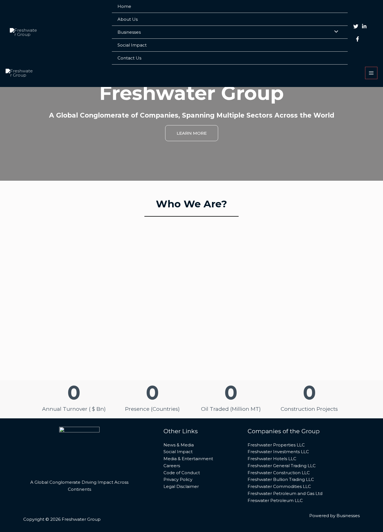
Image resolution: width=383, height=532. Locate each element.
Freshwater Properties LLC (276, 445)
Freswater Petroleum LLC (275, 500)
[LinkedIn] (364, 26)
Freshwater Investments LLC (278, 451)
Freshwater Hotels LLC (272, 458)
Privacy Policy (177, 479)
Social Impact (132, 45)
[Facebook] (357, 39)
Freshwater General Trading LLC (282, 465)
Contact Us (129, 58)
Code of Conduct (181, 472)
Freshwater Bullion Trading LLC (281, 479)
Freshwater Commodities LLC (279, 486)
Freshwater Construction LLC (279, 472)
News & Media (178, 445)
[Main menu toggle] (371, 73)
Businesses (129, 32)
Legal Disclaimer (181, 486)
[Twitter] (355, 26)
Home (124, 6)
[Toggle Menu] (334, 32)
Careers (171, 465)
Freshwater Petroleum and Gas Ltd (285, 493)
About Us (127, 19)
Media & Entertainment (188, 458)
